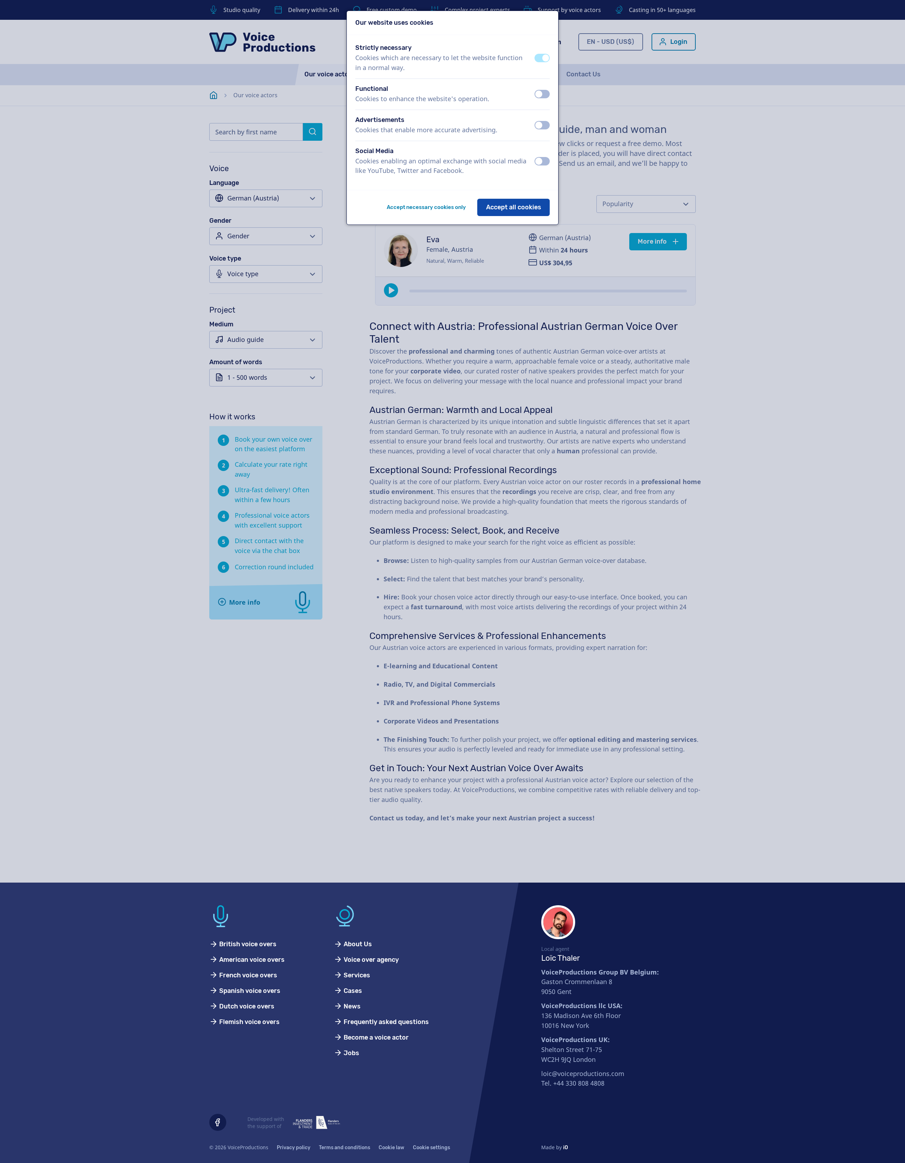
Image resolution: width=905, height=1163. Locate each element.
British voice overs (247, 944)
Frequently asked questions (385, 1022)
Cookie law (391, 1148)
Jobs (350, 1053)
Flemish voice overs (249, 1022)
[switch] (542, 58)
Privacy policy (293, 1148)
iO (565, 1148)
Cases (352, 991)
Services (356, 975)
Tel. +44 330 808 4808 (573, 1083)
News (351, 1006)
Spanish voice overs (249, 991)
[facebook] (217, 1122)
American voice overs (251, 960)
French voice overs (247, 975)
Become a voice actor (375, 1037)
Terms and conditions (344, 1148)
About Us (357, 944)
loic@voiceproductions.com (582, 1073)
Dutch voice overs (246, 1006)
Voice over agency (370, 960)
